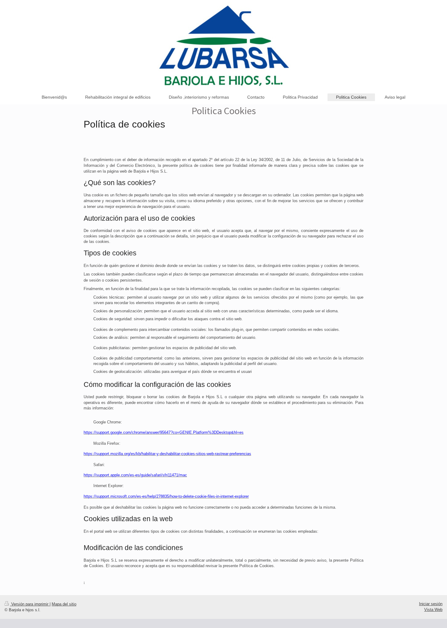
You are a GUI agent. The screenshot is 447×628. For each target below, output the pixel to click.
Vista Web (433, 609)
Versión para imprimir (30, 604)
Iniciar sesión (430, 604)
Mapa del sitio (64, 604)
